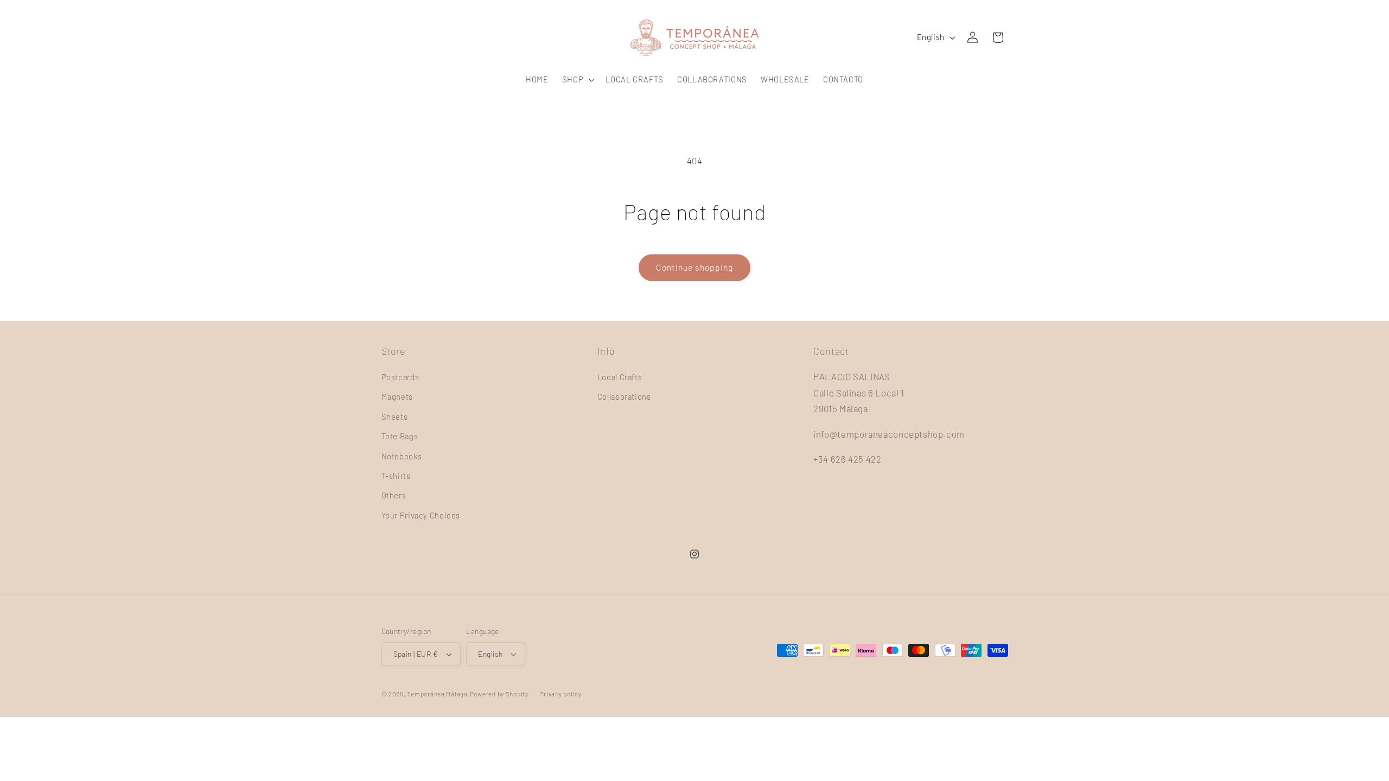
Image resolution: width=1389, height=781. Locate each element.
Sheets (394, 416)
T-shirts (396, 476)
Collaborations (624, 396)
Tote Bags (399, 436)
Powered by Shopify (499, 693)
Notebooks (401, 456)
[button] (576, 80)
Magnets (397, 396)
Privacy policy (560, 693)
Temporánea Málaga (437, 693)
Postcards (400, 377)
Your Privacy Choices (421, 515)
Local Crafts (619, 377)
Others (393, 495)
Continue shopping (695, 267)
